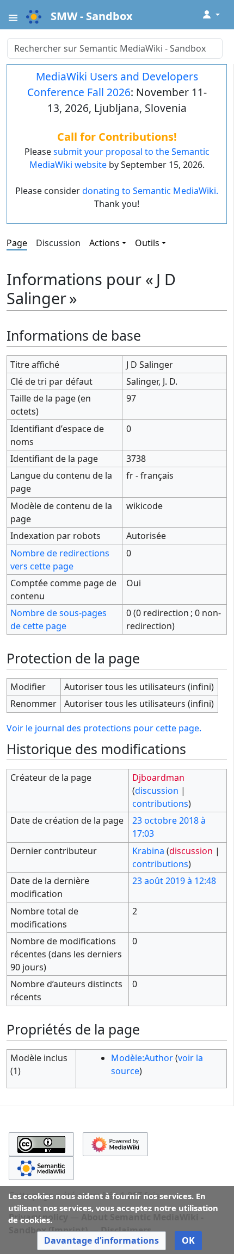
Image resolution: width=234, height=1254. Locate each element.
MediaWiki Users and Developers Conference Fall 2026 (112, 84)
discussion (156, 791)
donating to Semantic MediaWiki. (150, 191)
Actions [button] (104, 243)
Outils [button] (147, 243)
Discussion (58, 243)
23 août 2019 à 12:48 (174, 881)
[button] (101, 1240)
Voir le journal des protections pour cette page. (104, 728)
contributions (160, 804)
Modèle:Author (142, 1058)
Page (17, 243)
